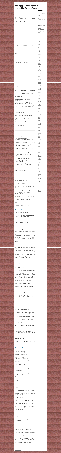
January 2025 (39, 37)
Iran (38, 165)
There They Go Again (18, 133)
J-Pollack (26, 129)
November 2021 (39, 63)
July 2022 (39, 57)
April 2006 (39, 137)
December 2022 (39, 53)
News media (22, 205)
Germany (39, 162)
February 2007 (39, 129)
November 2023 (39, 45)
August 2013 (39, 85)
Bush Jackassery (40, 156)
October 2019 (39, 82)
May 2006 (39, 136)
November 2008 (39, 113)
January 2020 (39, 80)
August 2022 (39, 56)
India (38, 164)
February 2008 (39, 120)
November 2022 (39, 54)
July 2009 (39, 107)
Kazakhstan (39, 168)
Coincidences (39, 158)
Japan (38, 167)
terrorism (39, 183)
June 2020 (39, 76)
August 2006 (39, 134)
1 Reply (16, 53)
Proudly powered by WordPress (18, 450)
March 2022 (39, 60)
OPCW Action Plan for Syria (41, 21)
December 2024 (39, 38)
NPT (38, 172)
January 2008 (39, 121)
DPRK (20, 129)
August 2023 (39, 47)
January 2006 (39, 139)
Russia (21, 343)
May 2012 (39, 94)
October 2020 (39, 73)
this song (34, 66)
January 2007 (39, 130)
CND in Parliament (42, 29)
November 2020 (39, 72)
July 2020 (39, 75)
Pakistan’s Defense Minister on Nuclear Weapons (41, 26)
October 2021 (39, 64)
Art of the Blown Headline (19, 347)
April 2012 (39, 95)
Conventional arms (40, 159)
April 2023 (39, 50)
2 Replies (16, 15)
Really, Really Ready (18, 385)
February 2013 (39, 88)
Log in (38, 190)
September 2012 (39, 92)
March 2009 (39, 110)
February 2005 (39, 145)
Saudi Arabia (39, 178)
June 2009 (39, 108)
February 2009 (39, 111)
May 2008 (39, 118)
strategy (39, 181)
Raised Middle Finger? (18, 415)
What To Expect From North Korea (20, 209)
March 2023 (39, 51)
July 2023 (39, 48)
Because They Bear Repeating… (20, 13)
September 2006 (39, 133)
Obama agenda (39, 174)
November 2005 (39, 140)
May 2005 (39, 143)
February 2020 (39, 79)
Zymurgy (39, 186)
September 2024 (39, 40)
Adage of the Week (40, 152)
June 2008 (39, 117)
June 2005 (39, 142)
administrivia (21, 47)
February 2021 (39, 70)
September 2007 (39, 124)
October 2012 (39, 91)
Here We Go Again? (18, 304)
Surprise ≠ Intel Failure (19, 85)
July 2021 (39, 66)
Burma (38, 155)
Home (15, 3)
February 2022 (39, 61)
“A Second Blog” (17, 51)
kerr (26, 47)
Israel (20, 205)
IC (21, 129)
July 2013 (39, 86)
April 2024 (39, 41)
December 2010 (39, 102)
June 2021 (39, 67)
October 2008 (39, 114)
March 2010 (39, 104)
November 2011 (39, 99)
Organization (39, 175)
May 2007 (39, 127)
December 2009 (39, 105)
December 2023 (39, 44)
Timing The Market (18, 263)
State (38, 180)
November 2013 (39, 83)
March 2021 (39, 69)
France (38, 161)
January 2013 (39, 89)
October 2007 (39, 123)
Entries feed (39, 191)
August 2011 (39, 101)
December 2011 (39, 98)
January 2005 (39, 146)
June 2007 (39, 126)
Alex (38, 29)
